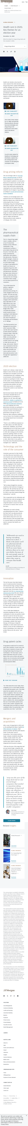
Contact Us (6, 1090)
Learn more (13, 845)
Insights (5, 1054)
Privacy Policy (4, 1124)
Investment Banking (8, 1012)
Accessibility (6, 1098)
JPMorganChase (7, 1075)
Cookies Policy (14, 1098)
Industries (6, 1052)
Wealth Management (8, 1027)
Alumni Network (7, 1085)
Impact (5, 1050)
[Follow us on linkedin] (4, 996)
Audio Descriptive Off (12, 114)
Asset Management (8, 1005)
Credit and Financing (8, 1010)
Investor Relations (8, 1057)
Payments (6, 1017)
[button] (26, 1115)
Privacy (5, 1096)
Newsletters (6, 1064)
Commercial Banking (8, 1008)
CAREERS (6, 1032)
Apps (5, 1045)
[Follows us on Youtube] (17, 996)
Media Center (6, 1059)
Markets (5, 1015)
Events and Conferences (9, 1047)
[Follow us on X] (7, 996)
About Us (5, 1042)
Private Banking (7, 1022)
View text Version (11, 680)
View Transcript (11, 111)
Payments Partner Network (10, 1077)
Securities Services (8, 1024)
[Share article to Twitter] (8, 51)
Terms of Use (12, 1096)
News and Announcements (9, 1062)
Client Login (6, 1088)
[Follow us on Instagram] (14, 996)
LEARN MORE (12, 820)
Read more (13, 860)
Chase (5, 1072)
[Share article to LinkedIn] (4, 51)
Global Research (8, 22)
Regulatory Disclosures (9, 1100)
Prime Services (7, 1020)
